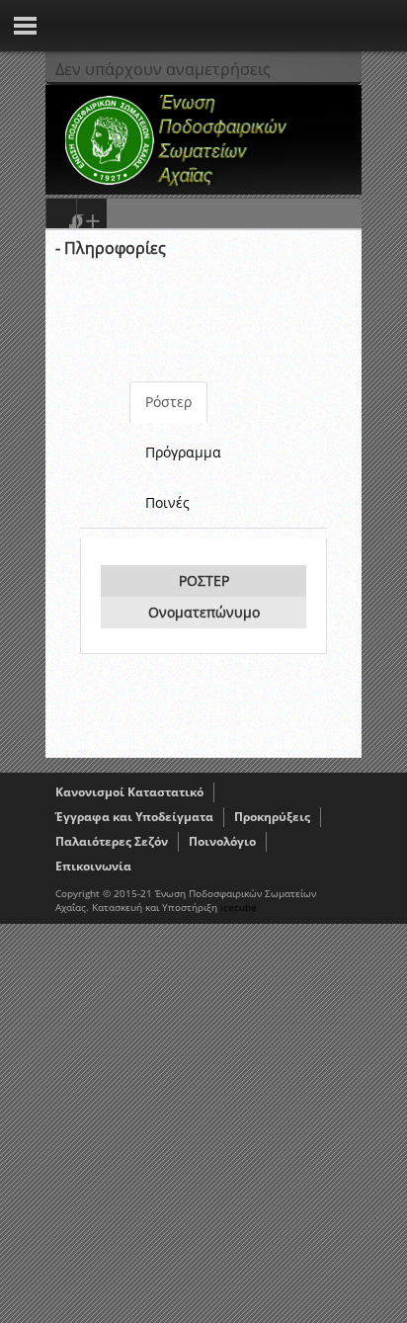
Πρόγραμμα (183, 452)
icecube (238, 907)
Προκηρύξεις (272, 816)
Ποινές (167, 502)
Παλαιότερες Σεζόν (111, 841)
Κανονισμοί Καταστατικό (129, 792)
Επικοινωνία (93, 866)
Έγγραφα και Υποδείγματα (134, 816)
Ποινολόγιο (222, 841)
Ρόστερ (168, 401)
